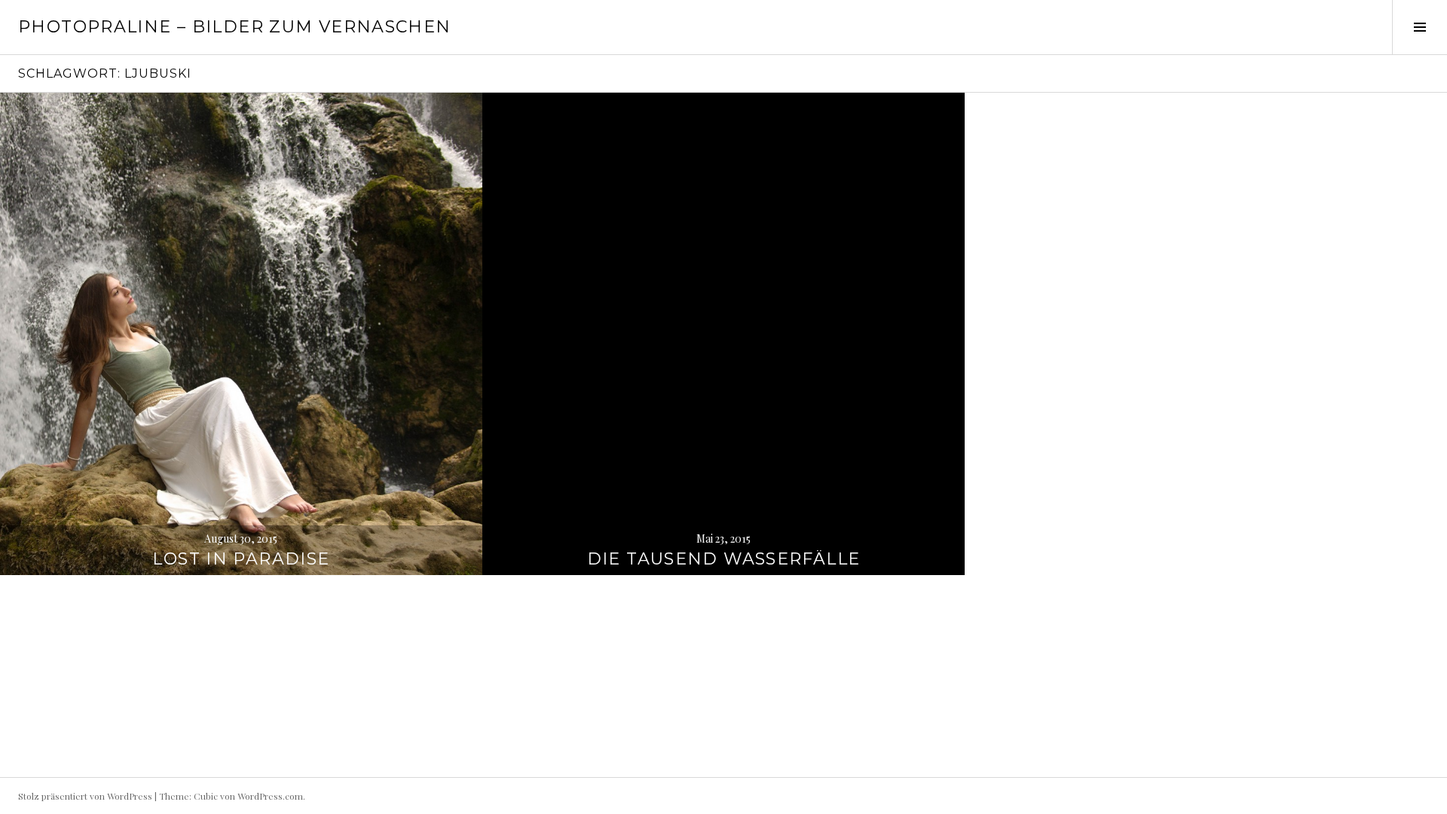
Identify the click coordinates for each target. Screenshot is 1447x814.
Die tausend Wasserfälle (724, 559)
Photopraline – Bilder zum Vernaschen (234, 27)
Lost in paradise (240, 559)
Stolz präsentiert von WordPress (85, 796)
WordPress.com (270, 796)
